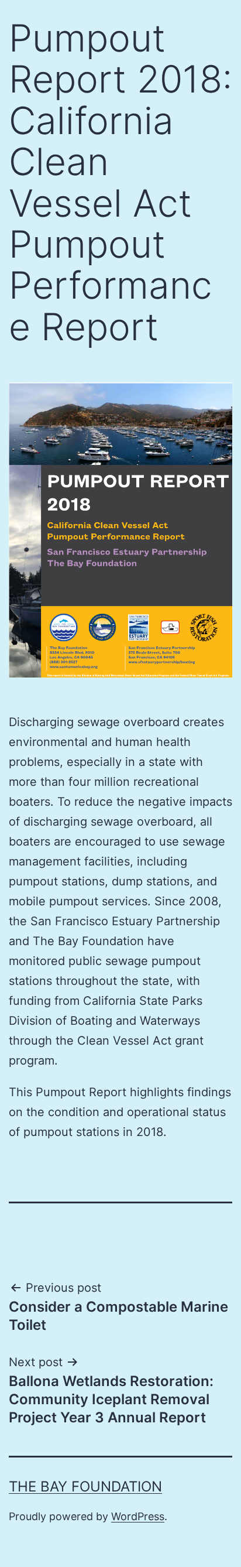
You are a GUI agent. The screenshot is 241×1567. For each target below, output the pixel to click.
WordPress (137, 1516)
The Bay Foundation (85, 1486)
